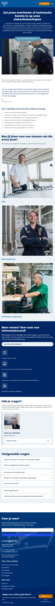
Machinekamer (9, 259)
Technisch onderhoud (12, 316)
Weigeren (46, 599)
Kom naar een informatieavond (26, 38)
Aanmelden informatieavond (12, 344)
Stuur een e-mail (11, 440)
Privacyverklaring (5, 602)
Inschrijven (27, 535)
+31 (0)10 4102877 (9, 550)
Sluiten (12, 602)
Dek (3, 201)
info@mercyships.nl (11, 551)
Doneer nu (45, 3)
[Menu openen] (52, 4)
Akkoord (44, 596)
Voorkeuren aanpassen (45, 601)
